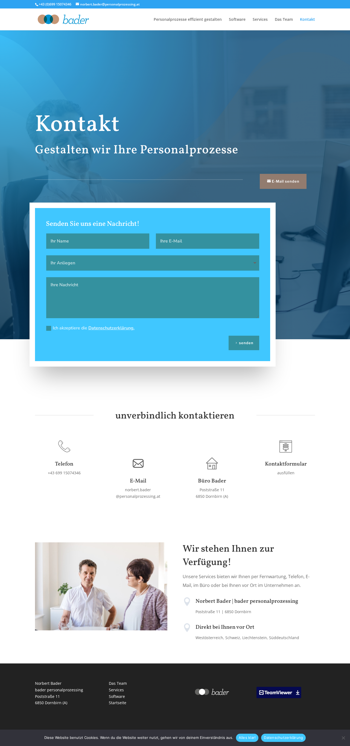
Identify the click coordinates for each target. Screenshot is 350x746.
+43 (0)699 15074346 (55, 4)
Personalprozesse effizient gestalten (188, 19)
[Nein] (343, 738)
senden (246, 343)
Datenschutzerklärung (283, 737)
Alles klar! (247, 737)
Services (260, 19)
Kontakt (307, 19)
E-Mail (138, 481)
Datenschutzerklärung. (111, 328)
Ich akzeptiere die (94, 328)
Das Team (284, 19)
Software (237, 19)
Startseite (117, 702)
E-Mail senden (285, 181)
